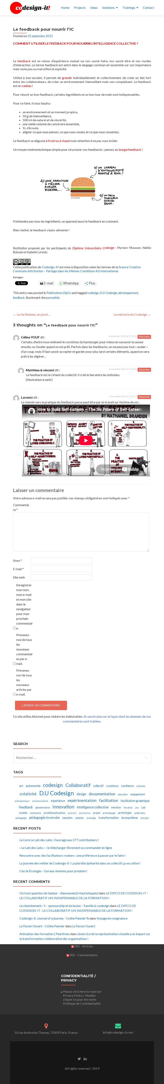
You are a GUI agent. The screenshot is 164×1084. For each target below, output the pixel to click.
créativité (28, 793)
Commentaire (21, 507)
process (72, 813)
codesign (93, 293)
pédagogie (21, 818)
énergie (144, 818)
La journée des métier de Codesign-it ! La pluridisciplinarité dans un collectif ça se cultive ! (80, 863)
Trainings (128, 7)
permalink (52, 297)
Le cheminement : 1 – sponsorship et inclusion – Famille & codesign (64, 906)
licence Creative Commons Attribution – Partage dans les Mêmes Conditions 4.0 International (77, 269)
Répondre (144, 336)
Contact (148, 7)
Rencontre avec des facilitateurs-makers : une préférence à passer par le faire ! (72, 855)
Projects (80, 7)
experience (58, 800)
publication (139, 813)
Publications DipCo (59, 293)
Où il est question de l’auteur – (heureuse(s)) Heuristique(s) (58, 893)
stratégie (91, 818)
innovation (63, 806)
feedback (19, 297)
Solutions (108, 7)
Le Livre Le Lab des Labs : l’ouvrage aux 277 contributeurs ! (59, 840)
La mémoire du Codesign (132, 314)
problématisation (54, 812)
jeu (137, 807)
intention (116, 807)
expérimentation (82, 800)
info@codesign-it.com (118, 1032)
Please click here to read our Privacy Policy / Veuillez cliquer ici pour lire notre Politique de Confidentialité (82, 997)
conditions (112, 785)
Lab (143, 807)
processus (84, 813)
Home (65, 7)
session (67, 817)
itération (128, 807)
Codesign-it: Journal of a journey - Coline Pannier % (54, 918)
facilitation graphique (135, 800)
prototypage (109, 813)
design (81, 794)
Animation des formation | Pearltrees (44, 934)
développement (128, 293)
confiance (127, 785)
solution (79, 817)
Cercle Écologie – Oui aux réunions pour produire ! (53, 871)
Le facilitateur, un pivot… (31, 314)
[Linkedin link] (85, 1058)
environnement (40, 801)
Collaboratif (78, 785)
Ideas (94, 7)
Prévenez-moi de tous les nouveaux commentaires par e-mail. (24, 649)
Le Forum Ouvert (83, 926)
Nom (17, 560)
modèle (23, 812)
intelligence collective (93, 807)
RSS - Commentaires (83, 955)
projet (96, 812)
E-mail (18, 569)
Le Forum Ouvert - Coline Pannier (42, 926)
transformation (109, 817)
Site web (19, 577)
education (123, 794)
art (21, 785)
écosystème (129, 817)
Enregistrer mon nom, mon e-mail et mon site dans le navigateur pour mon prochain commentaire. (24, 606)
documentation (102, 793)
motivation (35, 813)
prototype (125, 812)
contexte (140, 786)
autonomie (33, 785)
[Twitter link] (79, 1058)
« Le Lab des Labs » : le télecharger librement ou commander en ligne (65, 847)
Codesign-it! (50, 267)
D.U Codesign (108, 293)
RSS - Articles (83, 946)
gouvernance (42, 807)
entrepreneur (22, 801)
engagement (137, 794)
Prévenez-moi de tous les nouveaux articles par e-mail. (24, 682)
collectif (98, 785)
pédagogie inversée (44, 817)
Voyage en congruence (112, 918)
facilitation (108, 800)
